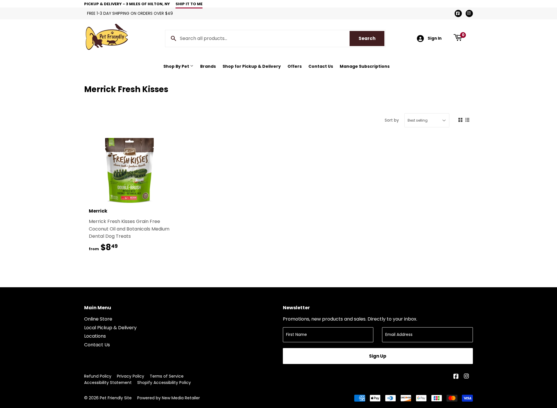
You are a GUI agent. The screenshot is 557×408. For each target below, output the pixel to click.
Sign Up (377, 356)
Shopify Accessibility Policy (164, 382)
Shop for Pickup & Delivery (252, 66)
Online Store (98, 319)
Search (371, 38)
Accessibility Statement (108, 382)
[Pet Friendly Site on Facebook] (456, 377)
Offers (294, 66)
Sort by (392, 120)
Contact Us (320, 66)
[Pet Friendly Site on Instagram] (467, 377)
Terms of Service (167, 376)
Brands (208, 66)
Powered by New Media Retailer (168, 398)
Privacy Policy (130, 376)
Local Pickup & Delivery (110, 327)
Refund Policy (97, 376)
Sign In (435, 38)
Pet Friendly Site (116, 398)
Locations (95, 336)
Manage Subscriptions (365, 66)
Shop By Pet (176, 66)
